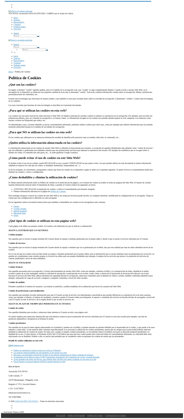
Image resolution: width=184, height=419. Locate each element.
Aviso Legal (60, 415)
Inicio (11, 72)
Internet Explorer (20, 211)
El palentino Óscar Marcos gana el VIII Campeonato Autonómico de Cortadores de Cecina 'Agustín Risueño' (57, 357)
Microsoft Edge (20, 213)
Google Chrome (20, 209)
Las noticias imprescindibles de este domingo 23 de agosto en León (40, 353)
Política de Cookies (58, 191)
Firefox (16, 206)
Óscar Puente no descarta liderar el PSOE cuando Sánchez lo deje (39, 362)
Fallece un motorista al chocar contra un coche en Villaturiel (37, 350)
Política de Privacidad (76, 415)
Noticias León (19, 345)
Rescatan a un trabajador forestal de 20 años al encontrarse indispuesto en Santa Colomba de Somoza (53, 355)
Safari (16, 215)
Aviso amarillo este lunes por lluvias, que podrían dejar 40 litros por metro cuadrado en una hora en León (55, 359)
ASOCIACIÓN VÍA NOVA (26, 401)
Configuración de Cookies (115, 415)
